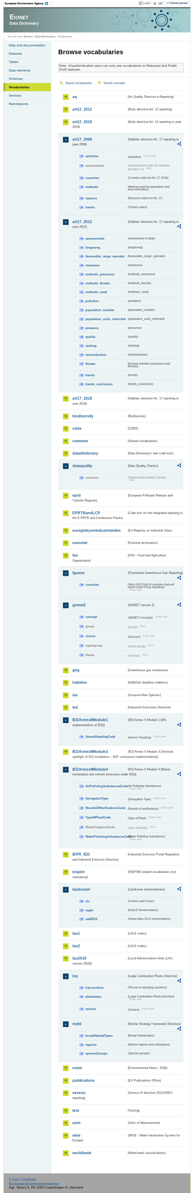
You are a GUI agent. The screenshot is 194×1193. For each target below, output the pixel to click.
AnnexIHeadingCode (100, 736)
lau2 (76, 946)
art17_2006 (82, 139)
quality (90, 337)
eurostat (79, 543)
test (75, 1110)
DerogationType (96, 798)
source (90, 636)
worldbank (81, 1153)
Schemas (16, 78)
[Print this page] (155, 3)
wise (76, 1135)
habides (79, 682)
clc (87, 901)
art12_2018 (82, 122)
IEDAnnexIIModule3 (90, 752)
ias (75, 695)
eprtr (76, 495)
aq (74, 97)
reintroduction (95, 355)
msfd (76, 1024)
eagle (89, 910)
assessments (94, 238)
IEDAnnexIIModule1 (90, 720)
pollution (92, 301)
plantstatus (93, 996)
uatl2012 (91, 919)
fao (75, 555)
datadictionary (85, 453)
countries (92, 178)
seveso (78, 1093)
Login (146, 3)
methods (91, 187)
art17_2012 (82, 222)
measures (92, 265)
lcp (75, 976)
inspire (78, 872)
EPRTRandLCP (86, 513)
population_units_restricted (105, 319)
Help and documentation (27, 45)
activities (91, 156)
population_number (99, 310)
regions (91, 1044)
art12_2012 (82, 109)
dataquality (82, 466)
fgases (78, 573)
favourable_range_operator (105, 256)
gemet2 (79, 605)
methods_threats (97, 283)
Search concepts (114, 83)
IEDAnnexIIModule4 (90, 769)
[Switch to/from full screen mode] (161, 3)
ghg (75, 670)
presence (92, 328)
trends (90, 207)
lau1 (76, 933)
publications (83, 1080)
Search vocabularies (78, 83)
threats (90, 364)
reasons (91, 198)
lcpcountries (94, 987)
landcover (81, 889)
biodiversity (82, 416)
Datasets (15, 53)
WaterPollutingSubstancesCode (106, 836)
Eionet (28, 36)
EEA (28, 3)
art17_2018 (82, 398)
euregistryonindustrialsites (96, 530)
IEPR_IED (81, 854)
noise (77, 1068)
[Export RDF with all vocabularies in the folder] (179, 144)
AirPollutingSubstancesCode (106, 786)
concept (91, 617)
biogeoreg (92, 247)
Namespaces (18, 104)
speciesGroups (96, 1053)
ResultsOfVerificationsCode (105, 808)
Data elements (20, 70)
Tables (13, 62)
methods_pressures (99, 274)
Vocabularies (19, 87)
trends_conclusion (99, 384)
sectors (90, 1009)
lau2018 (79, 958)
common (80, 441)
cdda (76, 428)
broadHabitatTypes (99, 1035)
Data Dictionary (44, 36)
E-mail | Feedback (22, 1179)
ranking (91, 346)
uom (76, 1123)
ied (75, 707)
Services (15, 95)
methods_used (96, 292)
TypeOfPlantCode (98, 817)
